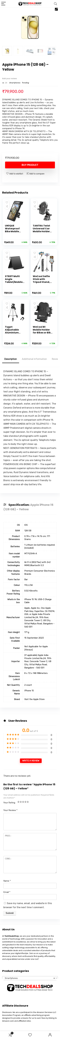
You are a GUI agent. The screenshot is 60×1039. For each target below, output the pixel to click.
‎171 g (26, 632)
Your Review (10, 810)
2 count (28, 685)
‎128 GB (27, 530)
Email (6, 892)
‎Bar (26, 579)
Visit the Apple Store (34, 699)
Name (7, 881)
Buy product (30, 164)
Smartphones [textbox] (29, 978)
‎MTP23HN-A (30, 553)
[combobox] (30, 978)
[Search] (55, 4)
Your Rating (9, 802)
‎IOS (26, 525)
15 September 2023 (34, 638)
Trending (25, 83)
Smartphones (14, 83)
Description (10, 359)
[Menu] (3, 4)
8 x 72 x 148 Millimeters (36, 673)
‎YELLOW (28, 585)
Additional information (34, 359)
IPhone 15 (29, 690)
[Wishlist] (30, 1035)
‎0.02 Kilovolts (31, 591)
